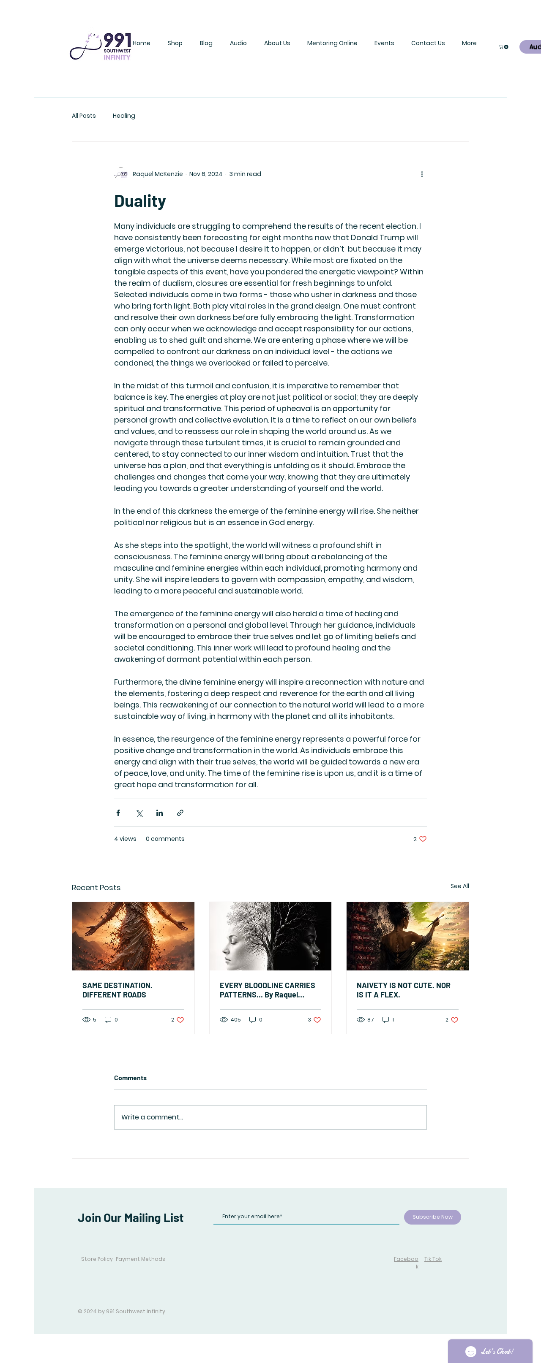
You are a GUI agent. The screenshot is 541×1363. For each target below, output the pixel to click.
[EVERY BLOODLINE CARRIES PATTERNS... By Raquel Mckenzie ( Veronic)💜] (271, 936)
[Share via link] (180, 813)
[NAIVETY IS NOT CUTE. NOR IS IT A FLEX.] (408, 936)
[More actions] (422, 174)
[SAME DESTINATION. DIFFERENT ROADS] (133, 936)
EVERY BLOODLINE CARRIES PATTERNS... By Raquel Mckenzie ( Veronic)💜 (267, 990)
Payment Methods (140, 1259)
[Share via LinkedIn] (160, 813)
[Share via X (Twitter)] (139, 813)
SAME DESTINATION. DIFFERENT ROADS (117, 990)
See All (460, 886)
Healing (124, 116)
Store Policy (97, 1259)
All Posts (84, 116)
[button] (175, 43)
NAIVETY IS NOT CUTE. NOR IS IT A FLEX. (404, 990)
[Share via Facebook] (118, 813)
